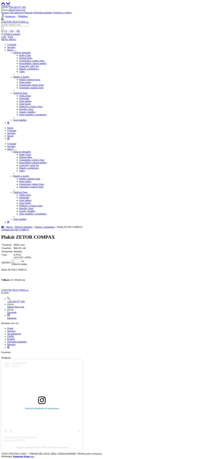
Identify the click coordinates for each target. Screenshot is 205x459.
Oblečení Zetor (20, 93)
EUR (10, 37)
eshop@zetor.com (16, 10)
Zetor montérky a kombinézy (33, 114)
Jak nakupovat (17, 12)
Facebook (12, 312)
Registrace (10, 16)
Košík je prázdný (12, 34)
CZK (3, 37)
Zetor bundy (25, 104)
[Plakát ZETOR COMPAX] (15, 229)
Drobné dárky (25, 58)
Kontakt (11, 339)
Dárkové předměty (22, 52)
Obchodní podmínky (43, 12)
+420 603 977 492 (17, 7)
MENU (5, 39)
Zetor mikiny (25, 101)
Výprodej (11, 44)
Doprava (5, 12)
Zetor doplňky (20, 120)
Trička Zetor (25, 96)
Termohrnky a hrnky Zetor (31, 60)
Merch (10, 50)
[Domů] (15, 22)
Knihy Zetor (25, 55)
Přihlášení (23, 16)
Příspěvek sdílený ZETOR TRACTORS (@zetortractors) (41, 447)
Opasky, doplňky (27, 112)
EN (12, 31)
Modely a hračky (21, 77)
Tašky (22, 71)
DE (18, 31)
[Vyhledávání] (2, 19)
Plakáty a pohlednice (29, 69)
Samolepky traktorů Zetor (31, 87)
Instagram (12, 318)
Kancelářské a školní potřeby (33, 63)
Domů (10, 128)
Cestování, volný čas (29, 66)
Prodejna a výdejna (62, 12)
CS (5, 31)
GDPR (10, 336)
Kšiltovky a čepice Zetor (30, 106)
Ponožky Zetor (26, 109)
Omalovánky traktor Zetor (31, 85)
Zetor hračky (25, 82)
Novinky (11, 47)
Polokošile (24, 98)
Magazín (28, 12)
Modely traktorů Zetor (29, 79)
